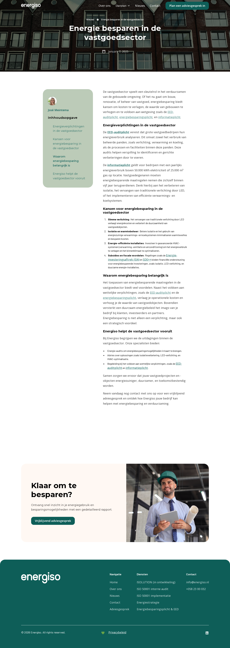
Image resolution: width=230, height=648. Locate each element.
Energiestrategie (148, 602)
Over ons (105, 6)
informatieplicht (169, 117)
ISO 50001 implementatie (154, 596)
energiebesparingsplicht (136, 117)
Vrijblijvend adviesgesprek (53, 521)
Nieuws (140, 6)
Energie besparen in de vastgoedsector (122, 19)
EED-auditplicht (160, 292)
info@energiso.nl (197, 582)
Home (114, 582)
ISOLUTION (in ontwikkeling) (156, 582)
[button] (123, 5)
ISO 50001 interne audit (152, 589)
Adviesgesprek (119, 609)
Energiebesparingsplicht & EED (158, 609)
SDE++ (147, 259)
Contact (155, 6)
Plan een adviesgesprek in (187, 6)
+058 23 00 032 (196, 589)
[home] (31, 5)
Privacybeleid (117, 632)
